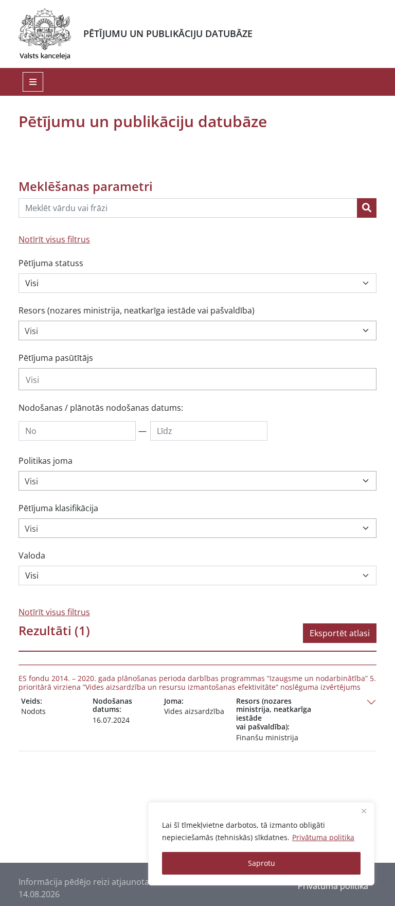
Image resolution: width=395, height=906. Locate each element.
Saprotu (261, 863)
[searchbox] (197, 380)
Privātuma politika (323, 837)
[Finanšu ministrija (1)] (197, 379)
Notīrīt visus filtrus (54, 239)
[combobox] (197, 330)
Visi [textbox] (31, 331)
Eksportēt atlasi (340, 633)
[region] (261, 843)
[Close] (363, 811)
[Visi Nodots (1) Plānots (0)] (197, 283)
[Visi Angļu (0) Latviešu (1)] (197, 575)
